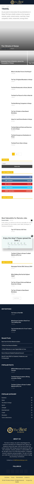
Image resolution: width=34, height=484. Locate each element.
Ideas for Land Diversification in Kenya (21, 119)
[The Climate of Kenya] (17, 36)
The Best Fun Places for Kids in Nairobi (21, 95)
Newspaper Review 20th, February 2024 (21, 266)
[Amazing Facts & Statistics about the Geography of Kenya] (13, 61)
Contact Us (26, 477)
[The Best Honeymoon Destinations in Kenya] (6, 137)
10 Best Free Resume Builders (9, 345)
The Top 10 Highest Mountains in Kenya (21, 79)
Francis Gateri (5, 220)
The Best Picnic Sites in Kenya (19, 143)
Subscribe (28, 191)
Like (30, 177)
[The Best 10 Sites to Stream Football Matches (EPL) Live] (6, 255)
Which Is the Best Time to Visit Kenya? (21, 71)
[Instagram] (12, 471)
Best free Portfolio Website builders (11, 341)
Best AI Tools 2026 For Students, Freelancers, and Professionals (14, 357)
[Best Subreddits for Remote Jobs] (17, 208)
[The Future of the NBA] (6, 315)
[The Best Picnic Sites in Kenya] (6, 145)
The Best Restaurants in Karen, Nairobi (21, 87)
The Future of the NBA (17, 312)
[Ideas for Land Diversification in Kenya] (6, 121)
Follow (29, 180)
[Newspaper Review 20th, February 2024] (6, 268)
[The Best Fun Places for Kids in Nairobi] (6, 97)
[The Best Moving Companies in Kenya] (6, 105)
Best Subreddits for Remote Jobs (14, 218)
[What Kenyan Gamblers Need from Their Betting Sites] (6, 323)
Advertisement (19, 477)
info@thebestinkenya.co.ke (20, 460)
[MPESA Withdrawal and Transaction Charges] (6, 371)
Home (3, 6)
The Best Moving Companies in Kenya (21, 103)
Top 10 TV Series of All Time (18, 229)
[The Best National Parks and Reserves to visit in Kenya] (6, 129)
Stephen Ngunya (5, 48)
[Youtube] (26, 471)
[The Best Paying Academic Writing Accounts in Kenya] (6, 379)
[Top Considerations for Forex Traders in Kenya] (6, 331)
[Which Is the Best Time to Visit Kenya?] (6, 74)
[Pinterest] (17, 471)
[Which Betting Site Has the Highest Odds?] (6, 276)
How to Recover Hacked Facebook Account (13, 353)
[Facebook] (8, 471)
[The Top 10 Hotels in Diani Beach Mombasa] (6, 113)
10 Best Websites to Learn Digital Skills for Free (14, 349)
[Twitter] (21, 471)
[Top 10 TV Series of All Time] (6, 232)
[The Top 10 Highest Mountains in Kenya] (6, 82)
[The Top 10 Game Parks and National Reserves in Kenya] (6, 284)
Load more (16, 298)
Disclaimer (7, 477)
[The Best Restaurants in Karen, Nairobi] (6, 89)
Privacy (12, 477)
